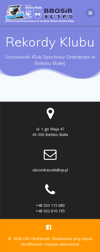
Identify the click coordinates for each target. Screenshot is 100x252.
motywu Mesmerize (62, 244)
